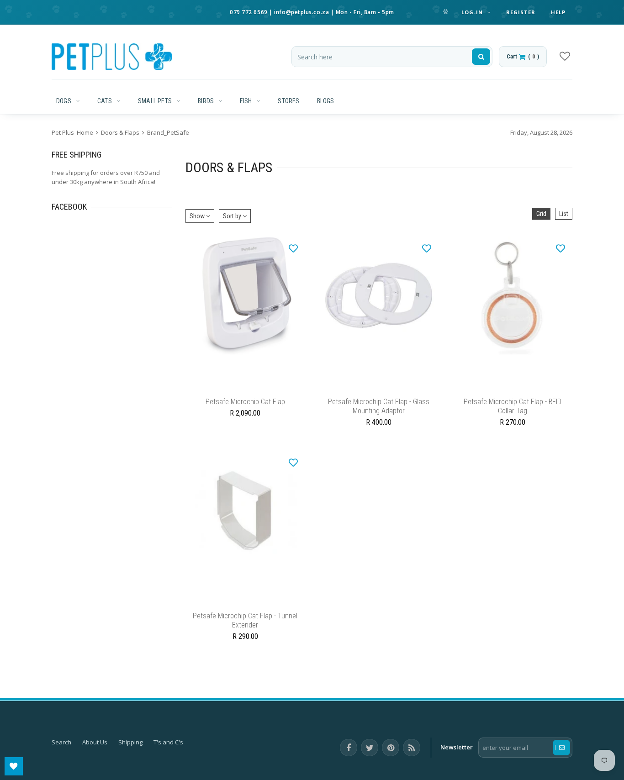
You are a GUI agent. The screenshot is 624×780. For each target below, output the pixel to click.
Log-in (473, 12)
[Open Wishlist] (14, 766)
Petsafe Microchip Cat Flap (245, 406)
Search (61, 751)
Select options (245, 389)
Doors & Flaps (120, 132)
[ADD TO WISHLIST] (293, 248)
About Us (94, 751)
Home (85, 132)
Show (198, 216)
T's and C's (168, 751)
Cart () (523, 56)
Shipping (130, 751)
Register (521, 12)
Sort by (233, 216)
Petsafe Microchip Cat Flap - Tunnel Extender (245, 629)
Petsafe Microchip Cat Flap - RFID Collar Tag (512, 411)
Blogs (325, 101)
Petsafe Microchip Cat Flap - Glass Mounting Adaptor (378, 411)
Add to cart (379, 389)
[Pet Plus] (112, 56)
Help (558, 12)
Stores (288, 101)
